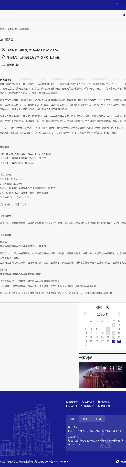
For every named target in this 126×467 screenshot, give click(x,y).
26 (97, 341)
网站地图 (105, 406)
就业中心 (73, 401)
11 (91, 333)
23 (119, 337)
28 (108, 341)
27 (102, 341)
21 (108, 337)
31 (85, 345)
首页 (2, 29)
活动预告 (24, 29)
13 (102, 333)
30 (119, 341)
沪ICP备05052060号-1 (56, 461)
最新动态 (12, 29)
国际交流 (89, 401)
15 (113, 333)
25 (91, 341)
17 (85, 337)
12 (97, 333)
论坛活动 (7, 15)
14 (108, 333)
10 (85, 333)
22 (113, 337)
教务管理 (105, 401)
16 (119, 333)
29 (113, 341)
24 (85, 341)
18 (91, 337)
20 (102, 337)
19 (97, 337)
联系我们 (89, 406)
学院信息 (72, 406)
